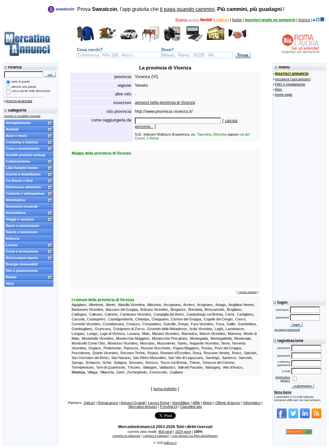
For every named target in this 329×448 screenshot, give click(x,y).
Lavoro (12, 245)
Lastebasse (235, 329)
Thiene (194, 362)
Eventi (11, 277)
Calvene (111, 314)
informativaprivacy (282, 379)
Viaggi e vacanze (20, 219)
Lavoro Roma (158, 403)
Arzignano (205, 305)
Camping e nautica (22, 142)
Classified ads (191, 406)
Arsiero (188, 305)
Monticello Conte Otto (88, 343)
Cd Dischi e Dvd (19, 181)
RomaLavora (108, 403)
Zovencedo (158, 372)
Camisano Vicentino (135, 314)
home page (283, 94)
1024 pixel (183, 432)
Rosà (197, 353)
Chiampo (142, 319)
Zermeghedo (137, 372)
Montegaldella (221, 338)
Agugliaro (79, 305)
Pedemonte (112, 348)
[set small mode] (314, 20)
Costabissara (113, 324)
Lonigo (92, 334)
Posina (206, 348)
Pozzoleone (81, 353)
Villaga (92, 372)
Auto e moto (16, 136)
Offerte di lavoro (227, 403)
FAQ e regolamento (290, 84)
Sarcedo (245, 358)
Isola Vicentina (201, 329)
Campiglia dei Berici (169, 314)
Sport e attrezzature (22, 226)
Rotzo (236, 353)
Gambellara (247, 324)
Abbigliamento (18, 123)
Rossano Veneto (216, 353)
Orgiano (94, 348)
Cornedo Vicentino (86, 324)
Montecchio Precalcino (169, 338)
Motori (207, 403)
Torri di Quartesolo (110, 367)
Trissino (134, 367)
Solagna (120, 362)
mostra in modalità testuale (22, 116)
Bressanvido (214, 309)
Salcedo (250, 353)
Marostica (189, 334)
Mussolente (166, 343)
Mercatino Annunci (143, 406)
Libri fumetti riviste (22, 168)
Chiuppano (160, 319)
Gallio (231, 324)
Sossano (136, 362)
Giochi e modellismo (23, 174)
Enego (183, 324)
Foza (220, 324)
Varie (10, 283)
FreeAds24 (168, 406)
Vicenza (78, 372)
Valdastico (167, 367)
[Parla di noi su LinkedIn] (305, 417)
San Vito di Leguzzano (185, 358)
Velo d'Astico (232, 367)
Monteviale (242, 338)
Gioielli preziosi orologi (25, 155)
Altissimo (154, 305)
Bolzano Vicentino (154, 309)
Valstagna (212, 367)
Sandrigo (212, 358)
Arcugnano (172, 305)
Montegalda (199, 338)
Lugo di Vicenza (112, 334)
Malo (145, 334)
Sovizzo (151, 362)
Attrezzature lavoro (22, 258)
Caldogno (79, 314)
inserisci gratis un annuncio (270, 20)
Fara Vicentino (202, 324)
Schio (106, 362)
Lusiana (133, 334)
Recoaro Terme (132, 353)
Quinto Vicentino (105, 353)
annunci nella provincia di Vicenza (165, 102)
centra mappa (247, 292)
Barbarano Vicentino (87, 309)
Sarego (77, 362)
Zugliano (176, 372)
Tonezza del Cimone (218, 362)
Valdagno (150, 367)
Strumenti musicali (22, 206)
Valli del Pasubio (190, 367)
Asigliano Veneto (241, 305)
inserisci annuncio (291, 73)
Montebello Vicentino (97, 338)
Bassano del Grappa (122, 309)
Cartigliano (245, 314)
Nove (225, 343)
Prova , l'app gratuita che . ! (180, 9)
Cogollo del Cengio (218, 319)
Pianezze (131, 348)
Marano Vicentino (165, 334)
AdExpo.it (170, 442)
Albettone (96, 305)
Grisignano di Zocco (129, 329)
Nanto (182, 343)
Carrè (229, 314)
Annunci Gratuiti (132, 403)
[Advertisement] (299, 197)
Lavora (192, 20)
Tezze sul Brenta (173, 362)
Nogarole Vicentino (204, 343)
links (278, 89)
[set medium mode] (317, 20)
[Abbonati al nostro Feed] (316, 417)
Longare (78, 334)
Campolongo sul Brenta (204, 314)
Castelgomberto (120, 319)
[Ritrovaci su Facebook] (282, 417)
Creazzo (133, 324)
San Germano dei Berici (90, 358)
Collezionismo (18, 161)
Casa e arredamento (23, 148)
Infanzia (12, 238)
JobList (222, 20)
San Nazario (120, 358)
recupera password (287, 329)
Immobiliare (16, 213)
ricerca (304, 20)
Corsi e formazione (22, 251)
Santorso (229, 358)
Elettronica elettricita (23, 187)
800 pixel (165, 432)
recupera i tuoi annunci (292, 79)
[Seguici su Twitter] (293, 417)
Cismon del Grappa (186, 319)
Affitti (196, 403)
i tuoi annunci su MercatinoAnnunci (194, 435)
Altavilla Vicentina (131, 305)
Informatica (15, 200)
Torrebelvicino (82, 367)
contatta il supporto (156, 435)
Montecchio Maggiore (132, 338)
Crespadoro (151, 324)
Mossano (147, 343)
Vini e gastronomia (22, 271)
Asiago (220, 305)
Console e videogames (25, 193)
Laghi (219, 329)
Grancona (103, 329)
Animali (12, 129)
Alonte (110, 305)
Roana (152, 353)
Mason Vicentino (212, 334)
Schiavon (92, 362)
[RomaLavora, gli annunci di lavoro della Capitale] (206, 20)
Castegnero (96, 319)
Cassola (78, 319)
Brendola (195, 309)
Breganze (178, 309)
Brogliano (234, 309)
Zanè (120, 372)
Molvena (234, 334)
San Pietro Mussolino (149, 358)
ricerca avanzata (19, 101)
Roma (180, 20)
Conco (240, 319)
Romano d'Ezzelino (175, 353)
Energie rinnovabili (22, 264)
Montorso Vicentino (123, 343)
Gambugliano (82, 329)
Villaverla (107, 372)
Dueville (170, 324)
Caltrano (95, 314)
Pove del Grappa (228, 348)
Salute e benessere (22, 232)
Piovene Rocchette (155, 348)
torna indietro (165, 389)
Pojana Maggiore (186, 348)
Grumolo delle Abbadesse (167, 329)
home (237, 20)
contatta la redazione (126, 435)
